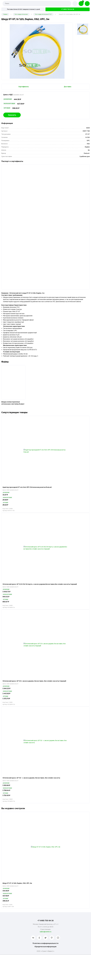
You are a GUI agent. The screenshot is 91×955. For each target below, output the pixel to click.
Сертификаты (23, 86)
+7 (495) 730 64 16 (67, 9)
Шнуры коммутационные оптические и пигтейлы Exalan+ (12, 403)
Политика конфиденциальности (45, 943)
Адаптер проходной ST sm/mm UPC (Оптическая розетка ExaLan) (27, 487)
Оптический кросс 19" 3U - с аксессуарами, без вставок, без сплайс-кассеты (31, 778)
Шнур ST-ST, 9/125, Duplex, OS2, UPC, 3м (17, 883)
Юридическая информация (45, 946)
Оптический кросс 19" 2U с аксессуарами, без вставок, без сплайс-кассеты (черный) (34, 681)
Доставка (67, 86)
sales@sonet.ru (45, 932)
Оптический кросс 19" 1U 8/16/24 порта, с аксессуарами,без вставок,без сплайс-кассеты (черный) (40, 584)
